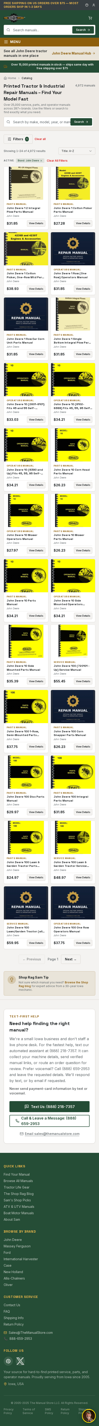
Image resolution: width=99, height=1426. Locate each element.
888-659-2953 (20, 1338)
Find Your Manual (17, 1174)
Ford (7, 1252)
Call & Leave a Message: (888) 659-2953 (48, 1121)
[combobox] (49, 30)
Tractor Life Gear (16, 1187)
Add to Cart (29, 183)
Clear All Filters (57, 160)
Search (81, 29)
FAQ (7, 1311)
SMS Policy (49, 1411)
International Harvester (21, 1259)
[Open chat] (89, 1416)
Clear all (40, 139)
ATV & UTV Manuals (19, 1206)
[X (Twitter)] (20, 1361)
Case (8, 1265)
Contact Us (12, 1305)
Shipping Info (14, 1318)
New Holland (13, 1272)
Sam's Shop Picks (17, 1200)
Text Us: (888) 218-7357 (53, 1106)
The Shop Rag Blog (19, 1194)
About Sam (12, 1219)
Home (12, 78)
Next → (71, 959)
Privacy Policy (9, 1411)
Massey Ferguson (17, 1246)
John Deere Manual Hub (71, 53)
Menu (15, 42)
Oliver (8, 1285)
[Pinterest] (8, 1361)
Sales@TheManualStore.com (31, 1332)
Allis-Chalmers (14, 1278)
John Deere (13, 1240)
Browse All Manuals (18, 1181)
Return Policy (14, 1324)
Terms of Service (29, 1411)
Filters (20, 139)
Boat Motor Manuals (19, 1213)
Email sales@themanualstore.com (52, 1134)
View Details (36, 223)
